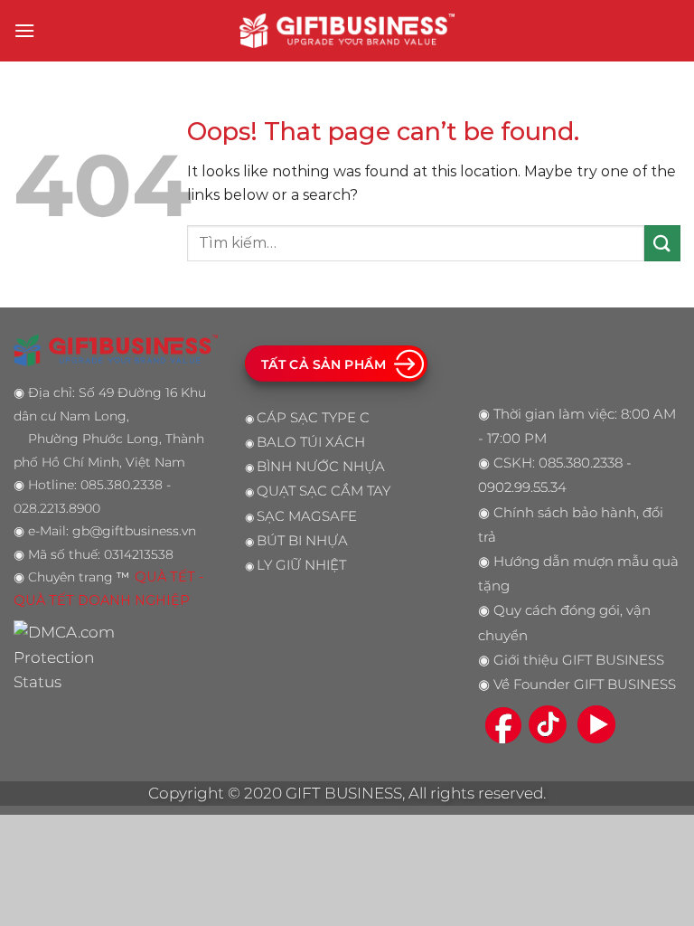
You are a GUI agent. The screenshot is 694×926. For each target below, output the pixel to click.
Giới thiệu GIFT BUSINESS (578, 660)
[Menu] (24, 30)
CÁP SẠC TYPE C (313, 418)
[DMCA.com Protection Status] (69, 656)
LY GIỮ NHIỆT (301, 565)
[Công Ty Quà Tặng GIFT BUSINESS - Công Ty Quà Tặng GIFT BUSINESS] (347, 30)
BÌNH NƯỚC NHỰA (321, 466)
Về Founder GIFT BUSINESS (584, 684)
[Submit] (662, 242)
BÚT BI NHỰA (302, 541)
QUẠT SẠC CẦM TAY (323, 491)
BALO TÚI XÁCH (311, 442)
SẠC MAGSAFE (307, 516)
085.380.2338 (581, 463)
